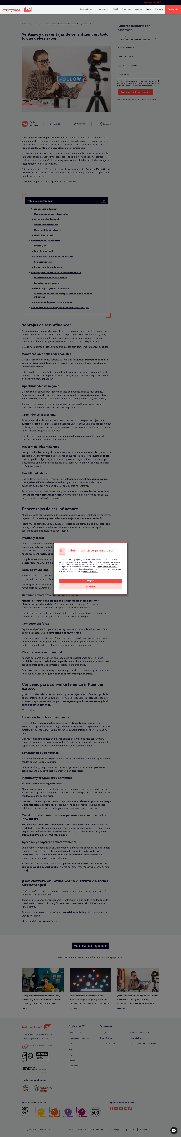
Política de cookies (90, 571)
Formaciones (86, 9)
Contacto (159, 9)
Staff (115, 9)
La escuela (103, 9)
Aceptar (90, 581)
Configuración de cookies (107, 567)
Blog (148, 9)
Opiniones (126, 9)
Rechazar (90, 587)
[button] (173, 1130)
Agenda (138, 9)
